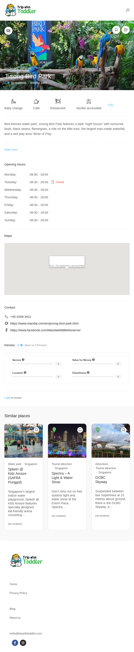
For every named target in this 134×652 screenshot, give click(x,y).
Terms (14, 584)
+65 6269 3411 (20, 316)
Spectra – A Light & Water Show (62, 477)
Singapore (11, 68)
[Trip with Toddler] (20, 10)
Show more (10, 149)
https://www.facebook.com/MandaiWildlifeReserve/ (45, 330)
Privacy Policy (18, 593)
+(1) (110, 105)
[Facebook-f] (15, 643)
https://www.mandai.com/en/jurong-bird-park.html (44, 323)
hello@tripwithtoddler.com (26, 633)
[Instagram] (23, 643)
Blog (12, 608)
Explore (26, 68)
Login (7, 397)
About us (15, 617)
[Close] (80, 260)
